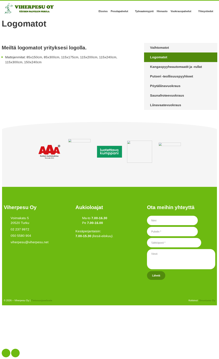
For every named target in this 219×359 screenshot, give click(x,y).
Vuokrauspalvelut (181, 11)
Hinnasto (162, 11)
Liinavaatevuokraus (165, 105)
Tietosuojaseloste (41, 300)
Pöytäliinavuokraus (165, 86)
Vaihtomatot (159, 47)
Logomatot (158, 57)
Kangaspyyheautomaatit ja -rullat (176, 67)
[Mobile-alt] (6, 353)
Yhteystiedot (205, 11)
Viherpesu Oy (20, 207)
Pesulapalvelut (119, 11)
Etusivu (103, 11)
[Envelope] (15, 353)
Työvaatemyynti (144, 11)
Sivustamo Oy (207, 300)
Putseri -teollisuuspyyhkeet (171, 76)
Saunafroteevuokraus (167, 95)
